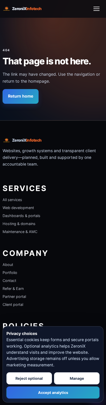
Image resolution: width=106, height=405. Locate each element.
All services (12, 199)
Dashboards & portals (21, 215)
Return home (20, 96)
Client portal (13, 304)
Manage (77, 378)
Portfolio (10, 272)
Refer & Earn (13, 288)
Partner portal (14, 296)
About (8, 264)
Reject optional (29, 378)
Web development (18, 207)
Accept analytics (53, 392)
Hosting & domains (19, 223)
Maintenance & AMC (20, 231)
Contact (9, 280)
